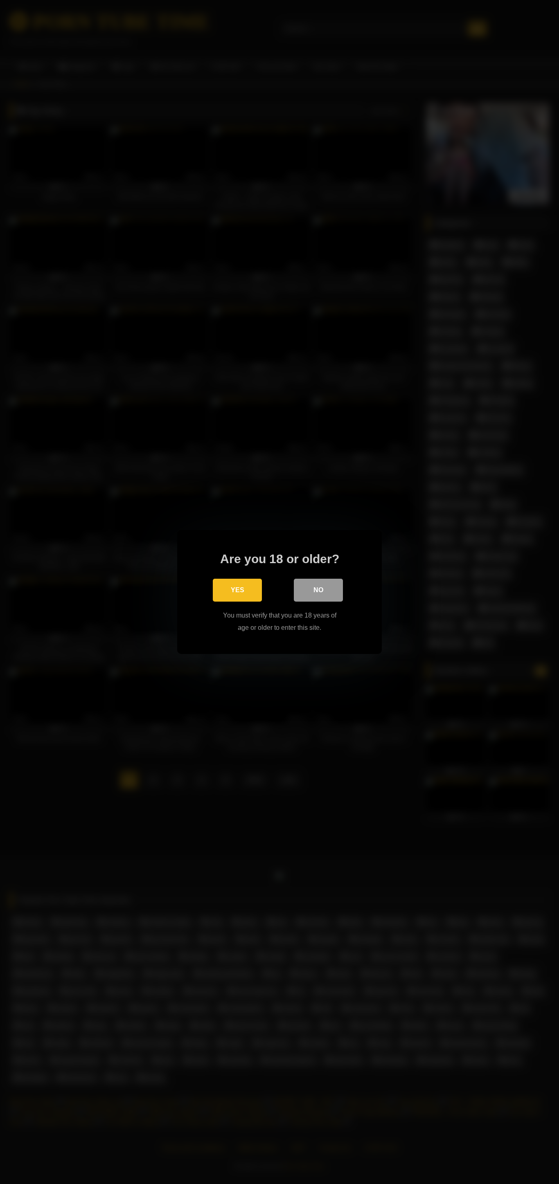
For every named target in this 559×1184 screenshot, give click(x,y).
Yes (237, 589)
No (318, 589)
